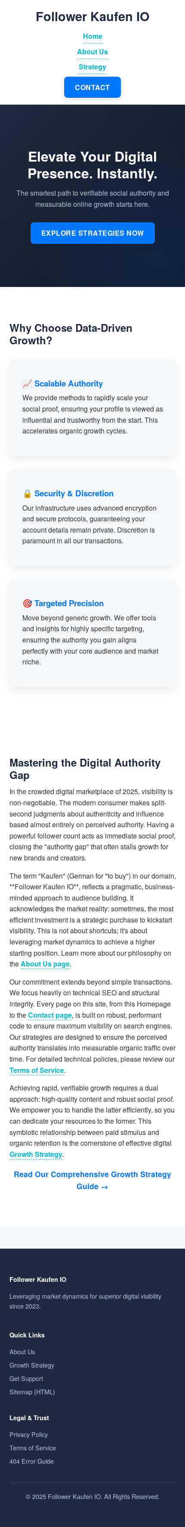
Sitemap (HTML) (32, 1391)
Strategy (92, 67)
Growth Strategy (35, 1154)
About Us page (45, 964)
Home (92, 36)
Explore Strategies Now (92, 233)
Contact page (50, 1015)
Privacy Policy (28, 1434)
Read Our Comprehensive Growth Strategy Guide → (92, 1180)
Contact (92, 87)
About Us (92, 51)
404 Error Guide (31, 1460)
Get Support (26, 1378)
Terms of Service (36, 1070)
